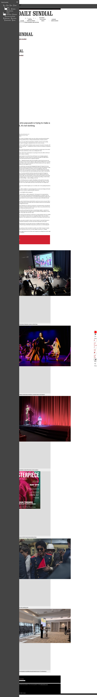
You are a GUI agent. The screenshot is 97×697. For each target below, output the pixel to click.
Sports (8, 7)
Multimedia (41, 17)
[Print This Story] (95, 359)
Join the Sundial (14, 18)
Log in (24, 693)
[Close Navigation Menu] (17, 2)
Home (5, 5)
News (9, 5)
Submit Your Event (9, 14)
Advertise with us (8, 20)
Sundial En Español (28, 22)
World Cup (9, 8)
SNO (22, 693)
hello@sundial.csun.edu (44, 684)
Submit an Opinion (31, 20)
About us (14, 20)
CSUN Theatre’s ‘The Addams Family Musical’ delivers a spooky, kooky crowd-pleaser (28, 394)
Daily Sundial (4, 2)
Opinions (30, 19)
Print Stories (15, 14)
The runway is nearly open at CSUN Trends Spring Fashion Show (23, 537)
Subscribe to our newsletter (11, 16)
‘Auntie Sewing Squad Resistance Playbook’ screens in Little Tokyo (24, 324)
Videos (42, 20)
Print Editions (36, 22)
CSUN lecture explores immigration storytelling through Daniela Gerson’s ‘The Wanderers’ (28, 671)
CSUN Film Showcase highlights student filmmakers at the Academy (24, 469)
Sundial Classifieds (7, 18)
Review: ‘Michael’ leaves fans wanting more (19, 607)
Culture (12, 5)
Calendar (54, 19)
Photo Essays (43, 19)
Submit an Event (54, 20)
